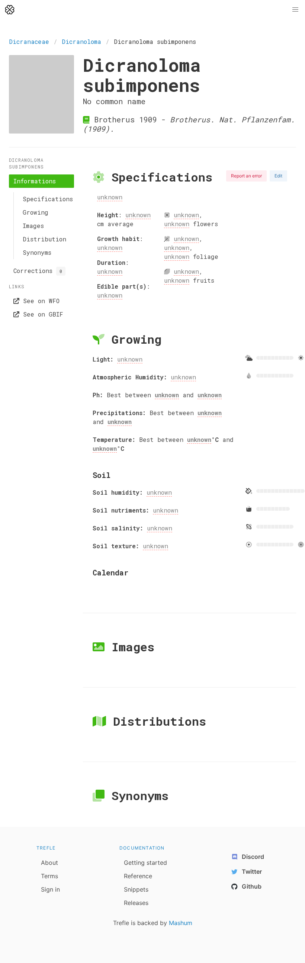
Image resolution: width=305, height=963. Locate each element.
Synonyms (37, 252)
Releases (136, 902)
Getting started (145, 862)
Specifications (46, 199)
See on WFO (39, 301)
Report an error (246, 176)
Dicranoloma (81, 41)
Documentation (142, 848)
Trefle (45, 848)
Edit (278, 176)
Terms (49, 876)
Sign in (50, 889)
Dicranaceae (29, 41)
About (49, 862)
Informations (34, 181)
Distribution (44, 239)
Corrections (37, 271)
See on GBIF (41, 314)
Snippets (136, 889)
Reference (138, 876)
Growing (35, 212)
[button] (295, 9)
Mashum (180, 923)
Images (33, 225)
